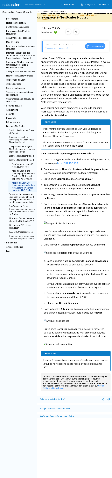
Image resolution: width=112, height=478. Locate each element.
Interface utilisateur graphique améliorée (20, 47)
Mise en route (12, 42)
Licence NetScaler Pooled (21, 160)
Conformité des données (17, 27)
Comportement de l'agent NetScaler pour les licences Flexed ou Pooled (22, 149)
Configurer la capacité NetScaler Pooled (22, 165)
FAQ (8, 251)
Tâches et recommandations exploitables (19, 93)
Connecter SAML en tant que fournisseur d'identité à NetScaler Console (20, 65)
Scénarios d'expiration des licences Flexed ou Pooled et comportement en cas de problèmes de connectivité (21, 198)
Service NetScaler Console (54, 11)
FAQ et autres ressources (21, 232)
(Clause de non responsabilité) (56, 48)
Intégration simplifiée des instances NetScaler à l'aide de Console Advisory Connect (20, 55)
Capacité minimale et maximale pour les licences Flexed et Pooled (21, 140)
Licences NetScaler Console (19, 76)
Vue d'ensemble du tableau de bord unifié (20, 100)
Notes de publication (16, 23)
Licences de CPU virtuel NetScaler (20, 226)
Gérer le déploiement (16, 88)
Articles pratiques (14, 247)
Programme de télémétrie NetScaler (18, 32)
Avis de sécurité (13, 84)
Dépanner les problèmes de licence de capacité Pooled (21, 237)
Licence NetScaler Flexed (21, 156)
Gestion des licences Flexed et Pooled (22, 131)
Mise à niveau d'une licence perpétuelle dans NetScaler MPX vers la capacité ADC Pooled (23, 175)
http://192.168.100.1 (68, 163)
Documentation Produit (31, 5)
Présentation (12, 19)
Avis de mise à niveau (16, 80)
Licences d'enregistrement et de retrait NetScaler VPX (21, 219)
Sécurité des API (14, 106)
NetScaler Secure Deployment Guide (57, 416)
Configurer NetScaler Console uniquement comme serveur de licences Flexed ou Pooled (22, 210)
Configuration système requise (20, 72)
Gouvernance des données (18, 38)
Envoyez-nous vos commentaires (55, 408)
